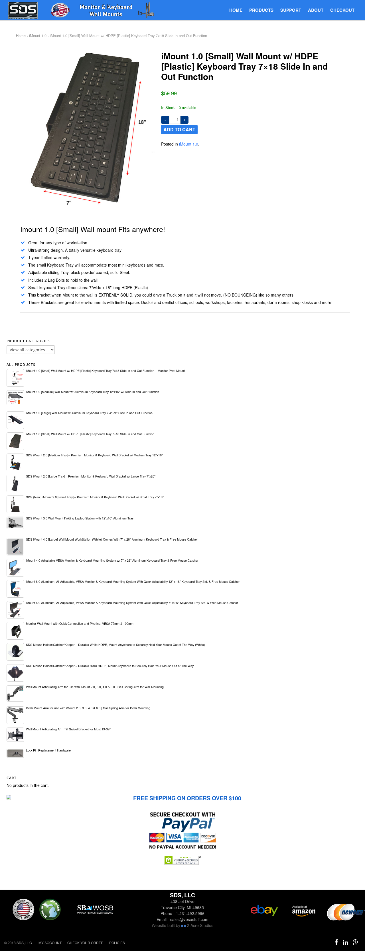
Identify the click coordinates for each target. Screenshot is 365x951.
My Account (50, 942)
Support (290, 10)
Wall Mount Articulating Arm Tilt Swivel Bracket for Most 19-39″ (68, 729)
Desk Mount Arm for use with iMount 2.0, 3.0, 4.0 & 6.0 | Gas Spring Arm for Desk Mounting (88, 708)
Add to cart (179, 129)
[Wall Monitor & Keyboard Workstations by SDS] (82, 10)
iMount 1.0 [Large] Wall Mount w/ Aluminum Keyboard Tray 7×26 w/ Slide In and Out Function (89, 413)
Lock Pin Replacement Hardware (48, 750)
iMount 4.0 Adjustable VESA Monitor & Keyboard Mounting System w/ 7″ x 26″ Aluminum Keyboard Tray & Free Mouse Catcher (112, 560)
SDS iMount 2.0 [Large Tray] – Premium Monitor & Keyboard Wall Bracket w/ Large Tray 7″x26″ (90, 476)
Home (235, 10)
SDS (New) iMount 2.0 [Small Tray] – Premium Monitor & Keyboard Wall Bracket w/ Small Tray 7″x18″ (95, 497)
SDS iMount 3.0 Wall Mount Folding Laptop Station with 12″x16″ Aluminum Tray (79, 518)
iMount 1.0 (37, 35)
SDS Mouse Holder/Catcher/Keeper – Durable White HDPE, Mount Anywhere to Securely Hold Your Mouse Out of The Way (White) (115, 644)
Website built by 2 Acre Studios (182, 925)
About (315, 10)
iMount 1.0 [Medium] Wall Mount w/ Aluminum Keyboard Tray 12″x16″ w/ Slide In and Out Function (92, 392)
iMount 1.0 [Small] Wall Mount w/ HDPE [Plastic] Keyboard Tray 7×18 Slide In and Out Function (90, 434)
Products (261, 10)
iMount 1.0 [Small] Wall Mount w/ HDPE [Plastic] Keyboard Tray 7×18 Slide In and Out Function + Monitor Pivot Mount (105, 370)
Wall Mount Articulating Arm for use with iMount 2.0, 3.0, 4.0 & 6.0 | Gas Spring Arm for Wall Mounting (95, 687)
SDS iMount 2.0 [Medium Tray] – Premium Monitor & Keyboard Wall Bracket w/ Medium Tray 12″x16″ (94, 455)
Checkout (342, 10)
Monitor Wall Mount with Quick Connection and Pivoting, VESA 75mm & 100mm (79, 623)
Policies (117, 942)
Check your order (85, 942)
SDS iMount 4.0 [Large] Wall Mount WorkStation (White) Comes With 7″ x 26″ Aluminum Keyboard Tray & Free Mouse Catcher (112, 539)
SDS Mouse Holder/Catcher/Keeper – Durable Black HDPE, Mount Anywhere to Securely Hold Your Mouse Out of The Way (110, 666)
